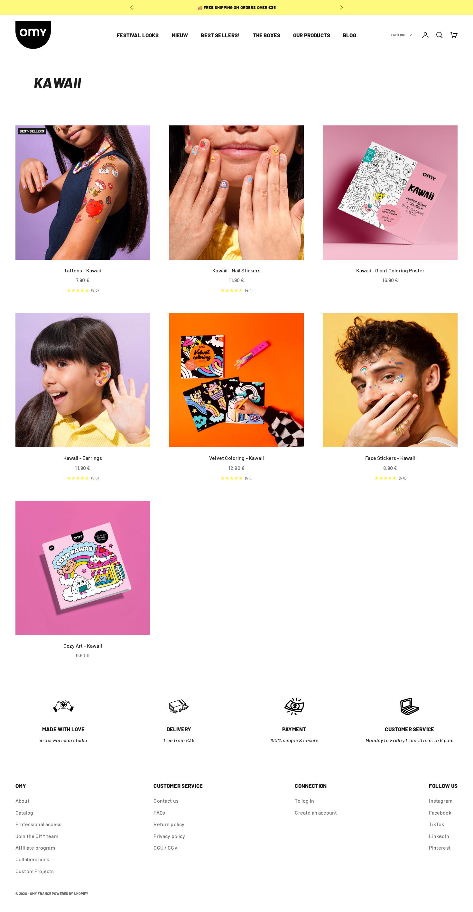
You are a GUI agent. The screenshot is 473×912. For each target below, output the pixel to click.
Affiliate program (35, 847)
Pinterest (439, 847)
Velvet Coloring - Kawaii (236, 458)
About (22, 801)
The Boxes (267, 35)
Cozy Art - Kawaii (82, 646)
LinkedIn (439, 836)
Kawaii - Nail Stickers (236, 270)
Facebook (440, 812)
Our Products (311, 35)
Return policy (168, 824)
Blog (349, 35)
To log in (304, 801)
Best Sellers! (220, 35)
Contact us (166, 801)
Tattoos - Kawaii (82, 270)
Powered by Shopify (70, 893)
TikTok (436, 824)
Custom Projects (34, 871)
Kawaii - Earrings (82, 458)
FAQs (159, 812)
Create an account (316, 812)
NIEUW (180, 35)
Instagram (440, 801)
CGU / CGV (165, 847)
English (398, 35)
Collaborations (32, 859)
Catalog (24, 812)
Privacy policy (169, 836)
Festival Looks (138, 35)
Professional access (38, 824)
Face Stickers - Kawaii (390, 458)
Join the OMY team (36, 836)
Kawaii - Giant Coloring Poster (390, 270)
